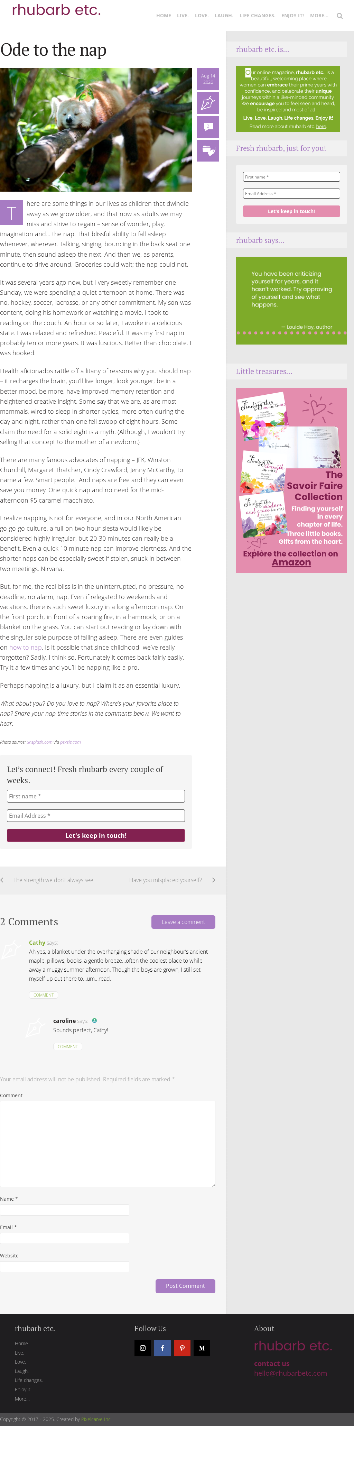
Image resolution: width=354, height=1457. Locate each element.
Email (8, 1227)
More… (319, 15)
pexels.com (70, 742)
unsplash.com (40, 742)
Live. (183, 15)
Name (9, 1198)
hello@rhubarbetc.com (290, 1373)
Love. (202, 15)
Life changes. (258, 15)
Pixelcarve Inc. (96, 1419)
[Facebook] (162, 1348)
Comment (44, 995)
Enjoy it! (292, 15)
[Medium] (202, 1348)
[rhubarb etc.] (55, 6)
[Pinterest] (182, 1348)
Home (163, 15)
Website (9, 1255)
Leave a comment (183, 922)
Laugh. (224, 15)
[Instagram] (142, 1348)
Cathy (37, 942)
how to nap (25, 647)
